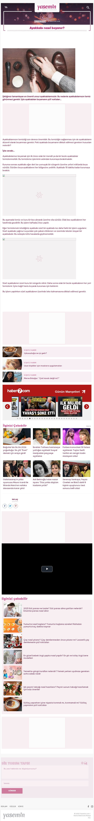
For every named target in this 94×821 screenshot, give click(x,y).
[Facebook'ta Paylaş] (5, 506)
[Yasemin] (47, 7)
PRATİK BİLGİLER (40, 21)
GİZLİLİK (13, 806)
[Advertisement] (47, 327)
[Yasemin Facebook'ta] (88, 807)
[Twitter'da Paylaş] (10, 506)
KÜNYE (20, 806)
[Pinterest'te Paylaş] (16, 506)
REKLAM (4, 806)
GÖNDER (12, 791)
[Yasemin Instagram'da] (92, 807)
